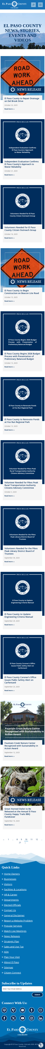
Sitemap (8, 967)
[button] (33, 5)
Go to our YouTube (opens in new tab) (23, 1019)
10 (26, 839)
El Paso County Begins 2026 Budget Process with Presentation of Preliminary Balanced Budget (22, 356)
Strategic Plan (11, 941)
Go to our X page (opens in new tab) (14, 1019)
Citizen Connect (12, 972)
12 (37, 839)
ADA (6, 951)
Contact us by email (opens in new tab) (23, 1011)
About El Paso (11, 962)
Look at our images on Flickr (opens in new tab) (41, 1011)
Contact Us (10, 910)
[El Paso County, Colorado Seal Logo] (22, 1030)
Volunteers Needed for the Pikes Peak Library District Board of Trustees (21, 551)
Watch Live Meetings (15, 931)
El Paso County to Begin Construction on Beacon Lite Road (21, 292)
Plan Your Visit (12, 957)
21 (20, 842)
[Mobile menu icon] (40, 4)
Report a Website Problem (18, 920)
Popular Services (13, 925)
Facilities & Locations (15, 889)
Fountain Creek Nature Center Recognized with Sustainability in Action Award (21, 746)
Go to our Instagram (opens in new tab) (32, 1019)
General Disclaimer (14, 915)
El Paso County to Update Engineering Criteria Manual (18, 615)
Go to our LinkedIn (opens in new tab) (41, 1019)
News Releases (12, 936)
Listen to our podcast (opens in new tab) (32, 1011)
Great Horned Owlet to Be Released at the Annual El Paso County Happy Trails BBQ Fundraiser (20, 812)
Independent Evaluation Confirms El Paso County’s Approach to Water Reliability (21, 164)
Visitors (8, 884)
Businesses (10, 879)
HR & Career (10, 894)
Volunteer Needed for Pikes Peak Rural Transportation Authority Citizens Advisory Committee (21, 485)
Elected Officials (12, 905)
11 (31, 839)
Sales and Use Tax (14, 946)
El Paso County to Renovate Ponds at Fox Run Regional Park (21, 420)
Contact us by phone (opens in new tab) (14, 1011)
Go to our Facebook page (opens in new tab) (5, 1019)
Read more (8, 109)
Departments (11, 899)
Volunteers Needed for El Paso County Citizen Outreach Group (20, 228)
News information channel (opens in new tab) (5, 1011)
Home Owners (12, 873)
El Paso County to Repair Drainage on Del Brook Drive (21, 99)
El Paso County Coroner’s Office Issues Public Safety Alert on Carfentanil (20, 680)
